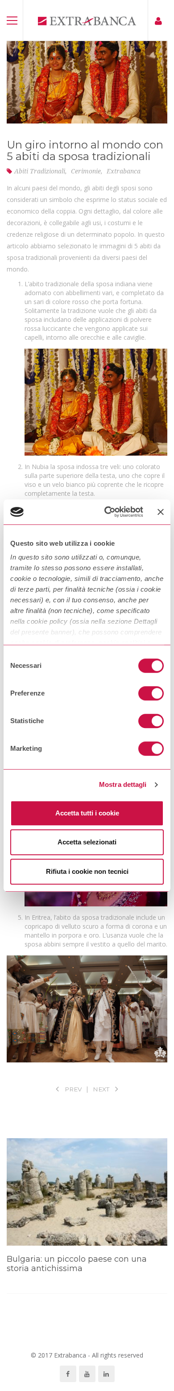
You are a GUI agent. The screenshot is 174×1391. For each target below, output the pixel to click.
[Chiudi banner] (160, 512)
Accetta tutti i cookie (87, 813)
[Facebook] (68, 1374)
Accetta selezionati (87, 842)
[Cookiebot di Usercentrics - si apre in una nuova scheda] (107, 512)
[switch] (151, 693)
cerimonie (86, 171)
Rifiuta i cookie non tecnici (87, 871)
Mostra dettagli (123, 784)
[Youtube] (87, 1374)
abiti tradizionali (39, 171)
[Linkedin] (106, 1374)
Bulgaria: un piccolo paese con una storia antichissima (77, 1264)
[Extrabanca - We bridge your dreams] (87, 20)
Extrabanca (124, 171)
